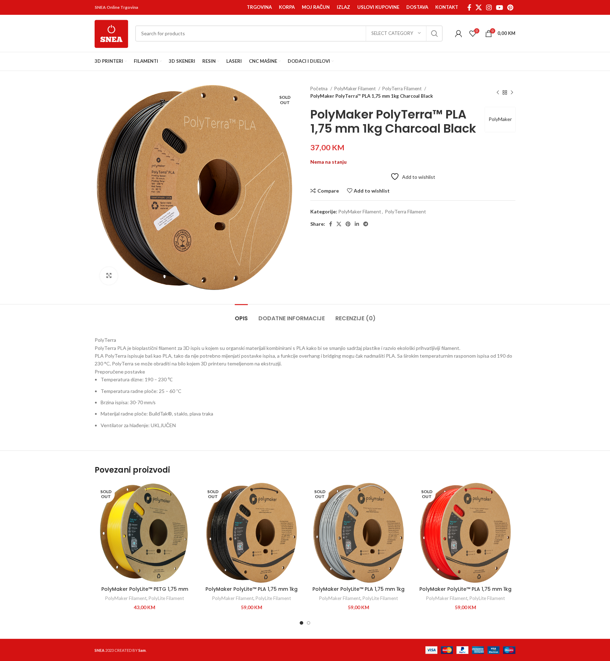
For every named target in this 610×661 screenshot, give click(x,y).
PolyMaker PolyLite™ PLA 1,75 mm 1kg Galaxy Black (251, 593)
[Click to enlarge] (109, 276)
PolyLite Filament (166, 598)
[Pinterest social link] (510, 7)
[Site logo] (111, 33)
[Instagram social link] (489, 7)
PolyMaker (500, 119)
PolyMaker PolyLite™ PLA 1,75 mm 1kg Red (465, 593)
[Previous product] (497, 92)
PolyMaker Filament (355, 88)
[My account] (458, 33)
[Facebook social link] (469, 7)
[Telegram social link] (365, 224)
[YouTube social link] (499, 7)
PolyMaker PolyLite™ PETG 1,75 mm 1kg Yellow (144, 593)
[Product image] (145, 533)
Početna (319, 88)
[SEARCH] (434, 33)
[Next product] (511, 92)
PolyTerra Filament (402, 88)
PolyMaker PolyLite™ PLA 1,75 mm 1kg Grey (358, 593)
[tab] (241, 315)
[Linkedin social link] (357, 224)
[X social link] (478, 7)
